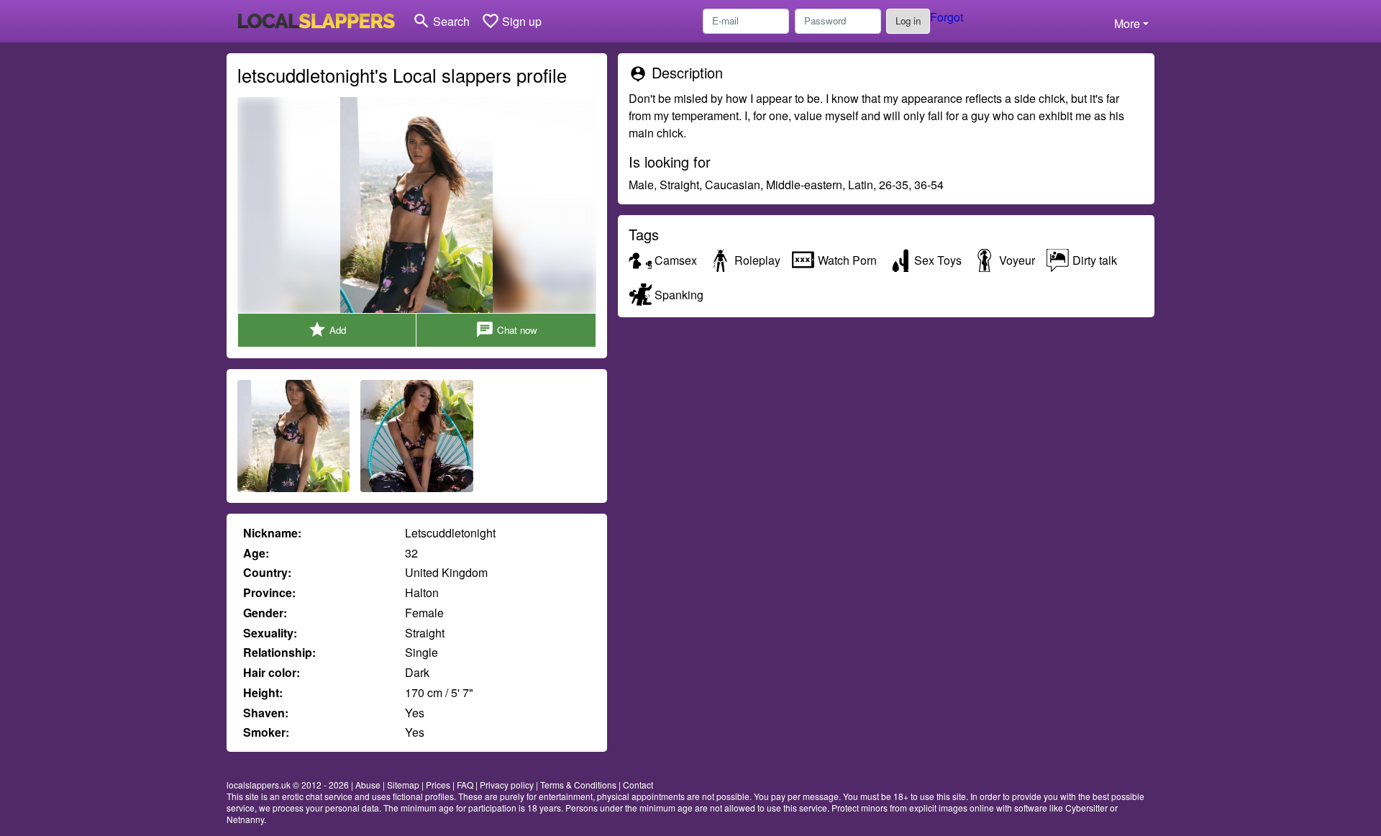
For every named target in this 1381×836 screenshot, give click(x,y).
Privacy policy (507, 784)
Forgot (946, 17)
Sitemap (403, 784)
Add (327, 329)
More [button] (1127, 23)
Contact (638, 784)
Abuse (367, 784)
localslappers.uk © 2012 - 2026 (288, 784)
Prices (438, 784)
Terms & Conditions (578, 784)
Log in (908, 20)
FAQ (465, 784)
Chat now (506, 329)
